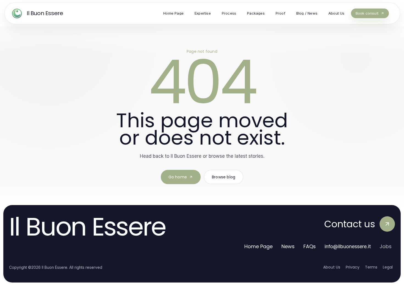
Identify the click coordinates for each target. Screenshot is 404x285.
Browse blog (223, 177)
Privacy (352, 267)
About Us (331, 267)
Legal (388, 267)
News (288, 246)
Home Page (258, 246)
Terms (371, 267)
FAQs (309, 246)
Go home (177, 177)
